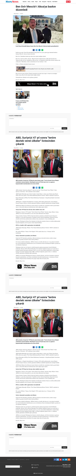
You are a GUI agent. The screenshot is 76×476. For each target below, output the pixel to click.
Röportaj (49, 1)
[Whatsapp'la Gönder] (42, 50)
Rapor (36, 1)
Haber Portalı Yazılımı (39, 473)
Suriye (21, 147)
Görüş (29, 1)
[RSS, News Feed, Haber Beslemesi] (68, 459)
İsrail (19, 106)
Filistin (21, 13)
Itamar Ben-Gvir (21, 109)
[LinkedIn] (39, 50)
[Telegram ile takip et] (66, 459)
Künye (13, 459)
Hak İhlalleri (54, 1)
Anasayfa (8, 459)
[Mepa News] (12, 1)
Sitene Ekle (27, 459)
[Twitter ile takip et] (57, 459)
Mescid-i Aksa (20, 108)
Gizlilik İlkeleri (22, 459)
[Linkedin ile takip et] (63, 459)
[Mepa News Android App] (35, 465)
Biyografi (44, 1)
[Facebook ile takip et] (55, 459)
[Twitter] (36, 50)
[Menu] (69, 2)
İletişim (17, 459)
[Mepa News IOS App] (35, 467)
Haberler (25, 1)
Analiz (32, 1)
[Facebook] (34, 50)
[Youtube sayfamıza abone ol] (60, 459)
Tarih (40, 1)
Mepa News (16, 13)
